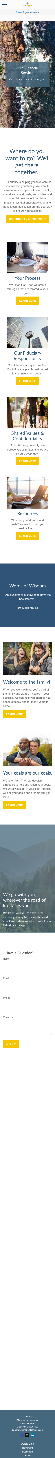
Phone (6, 997)
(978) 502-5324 (30, 1420)
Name (6, 958)
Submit (11, 1044)
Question (8, 1017)
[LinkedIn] (33, 1435)
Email (6, 978)
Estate (27, 1455)
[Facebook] (22, 1435)
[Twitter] (27, 1435)
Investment (27, 1451)
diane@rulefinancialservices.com (27, 1429)
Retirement (27, 1447)
